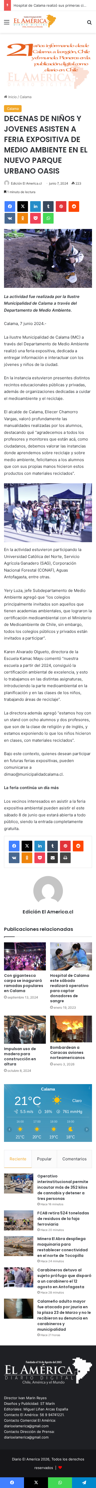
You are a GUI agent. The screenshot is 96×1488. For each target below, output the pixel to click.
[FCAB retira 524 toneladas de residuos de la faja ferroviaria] (18, 1220)
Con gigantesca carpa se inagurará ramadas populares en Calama (23, 983)
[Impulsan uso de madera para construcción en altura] (25, 1030)
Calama (25, 97)
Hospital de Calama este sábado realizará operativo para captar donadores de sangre (69, 988)
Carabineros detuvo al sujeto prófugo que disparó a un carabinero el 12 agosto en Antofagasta (64, 1278)
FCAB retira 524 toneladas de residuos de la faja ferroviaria (63, 1218)
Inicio (12, 97)
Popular (44, 1158)
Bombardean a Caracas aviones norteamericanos (67, 1052)
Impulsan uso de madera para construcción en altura (20, 1056)
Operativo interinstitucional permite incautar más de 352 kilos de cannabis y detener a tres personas (62, 1187)
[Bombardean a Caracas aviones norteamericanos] (71, 1029)
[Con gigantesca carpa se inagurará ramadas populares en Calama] (25, 956)
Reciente (18, 1158)
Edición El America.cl (26, 183)
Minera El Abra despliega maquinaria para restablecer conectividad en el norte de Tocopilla (62, 1247)
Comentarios (74, 1158)
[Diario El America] (34, 22)
